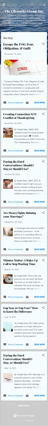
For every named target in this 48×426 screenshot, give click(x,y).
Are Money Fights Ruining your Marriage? (19, 214)
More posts (24, 406)
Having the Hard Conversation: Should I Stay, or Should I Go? (17, 359)
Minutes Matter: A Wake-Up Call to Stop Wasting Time (20, 262)
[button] (43, 44)
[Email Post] (27, 103)
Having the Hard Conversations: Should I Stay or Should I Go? (18, 165)
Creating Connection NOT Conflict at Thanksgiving (20, 116)
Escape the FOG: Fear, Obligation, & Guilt (18, 46)
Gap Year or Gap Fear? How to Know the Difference (20, 309)
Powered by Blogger (26, 415)
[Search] (44, 5)
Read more (39, 102)
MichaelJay (29, 421)
